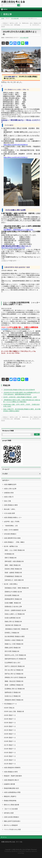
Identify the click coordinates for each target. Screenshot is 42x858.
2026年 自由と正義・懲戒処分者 (14, 711)
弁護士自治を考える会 (13, 1)
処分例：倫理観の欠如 (11, 546)
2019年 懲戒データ (10, 737)
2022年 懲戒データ (10, 726)
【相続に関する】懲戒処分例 (13, 621)
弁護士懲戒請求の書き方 (11, 780)
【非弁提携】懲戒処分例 (11, 595)
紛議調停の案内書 (9, 784)
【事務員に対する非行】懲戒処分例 (15, 677)
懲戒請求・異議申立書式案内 (13, 776)
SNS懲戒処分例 (9, 554)
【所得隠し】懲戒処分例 (11, 632)
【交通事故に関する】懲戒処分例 (14, 688)
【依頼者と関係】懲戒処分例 (13, 569)
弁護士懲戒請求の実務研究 (12, 767)
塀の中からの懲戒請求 (11, 825)
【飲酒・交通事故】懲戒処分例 (13, 685)
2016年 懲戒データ (10, 749)
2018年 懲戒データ (10, 741)
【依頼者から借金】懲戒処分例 (13, 640)
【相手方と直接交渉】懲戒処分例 (14, 666)
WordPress (15, 851)
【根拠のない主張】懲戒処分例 (13, 644)
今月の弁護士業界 (15, 18)
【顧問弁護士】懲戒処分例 (12, 692)
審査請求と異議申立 (10, 796)
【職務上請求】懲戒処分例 (12, 647)
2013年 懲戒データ (10, 760)
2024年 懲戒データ (10, 719)
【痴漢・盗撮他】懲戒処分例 (13, 572)
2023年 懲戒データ (10, 722)
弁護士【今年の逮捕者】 (11, 530)
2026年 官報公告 (9, 708)
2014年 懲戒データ (10, 756)
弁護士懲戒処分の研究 (11, 772)
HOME (2, 18)
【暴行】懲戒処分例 (10, 557)
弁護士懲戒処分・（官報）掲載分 (14, 542)
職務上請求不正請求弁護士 (12, 821)
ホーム (5, 837)
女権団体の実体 (9, 492)
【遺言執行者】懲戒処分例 (12, 625)
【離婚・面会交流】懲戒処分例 (13, 681)
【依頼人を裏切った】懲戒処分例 (14, 614)
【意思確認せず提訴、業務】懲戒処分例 (16, 588)
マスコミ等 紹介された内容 (12, 829)
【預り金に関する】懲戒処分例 (13, 670)
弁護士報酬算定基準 (10, 484)
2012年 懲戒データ (10, 763)
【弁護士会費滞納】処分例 (12, 618)
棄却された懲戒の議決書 (11, 804)
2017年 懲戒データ (10, 745)
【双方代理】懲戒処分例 (11, 651)
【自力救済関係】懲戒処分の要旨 (14, 636)
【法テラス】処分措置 (11, 809)
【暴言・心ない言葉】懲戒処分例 (14, 550)
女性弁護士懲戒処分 (10, 534)
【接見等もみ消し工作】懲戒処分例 (15, 655)
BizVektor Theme (24, 851)
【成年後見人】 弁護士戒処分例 (14, 580)
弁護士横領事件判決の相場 (12, 538)
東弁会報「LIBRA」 (10, 509)
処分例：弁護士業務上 (11, 584)
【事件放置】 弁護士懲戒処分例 (14, 561)
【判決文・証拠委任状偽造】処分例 (15, 610)
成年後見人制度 (9, 813)
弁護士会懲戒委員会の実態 (12, 792)
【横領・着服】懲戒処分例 (12, 565)
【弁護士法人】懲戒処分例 (12, 696)
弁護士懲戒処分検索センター (13, 517)
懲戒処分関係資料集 (10, 800)
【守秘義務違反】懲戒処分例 (13, 576)
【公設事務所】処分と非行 (12, 662)
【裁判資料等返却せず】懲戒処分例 (15, 659)
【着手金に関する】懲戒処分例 (13, 674)
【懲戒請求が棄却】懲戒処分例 (13, 700)
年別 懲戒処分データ (10, 704)
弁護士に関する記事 (10, 488)
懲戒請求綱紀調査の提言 (11, 788)
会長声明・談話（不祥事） (12, 521)
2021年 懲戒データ (10, 730)
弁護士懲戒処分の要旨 (11, 505)
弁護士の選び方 (9, 497)
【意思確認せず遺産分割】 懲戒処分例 (16, 629)
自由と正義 (7, 501)
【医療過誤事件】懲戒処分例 (13, 599)
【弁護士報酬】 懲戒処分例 (12, 603)
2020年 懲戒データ (10, 734)
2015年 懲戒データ (10, 752)
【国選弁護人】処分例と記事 (13, 606)
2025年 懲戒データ (10, 715)
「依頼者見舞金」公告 (11, 525)
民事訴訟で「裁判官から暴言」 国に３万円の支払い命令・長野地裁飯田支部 (11, 25)
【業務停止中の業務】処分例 (13, 591)
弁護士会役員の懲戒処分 (11, 817)
